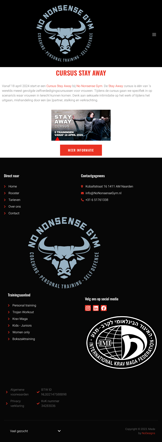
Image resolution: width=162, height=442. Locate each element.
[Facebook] (104, 308)
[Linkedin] (96, 308)
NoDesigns (148, 433)
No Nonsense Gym (89, 86)
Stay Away (115, 86)
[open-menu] (154, 34)
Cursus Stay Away (59, 86)
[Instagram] (88, 308)
